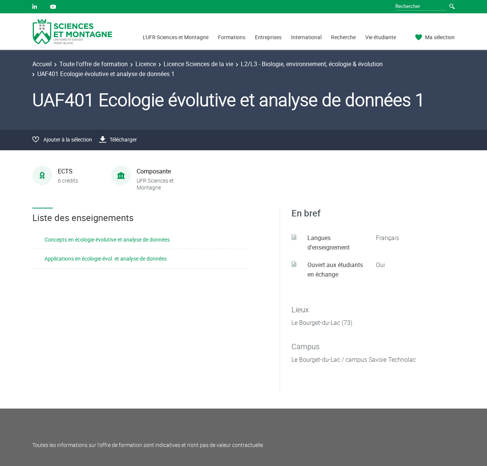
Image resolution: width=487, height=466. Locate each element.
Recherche (343, 37)
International (306, 37)
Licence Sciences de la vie (198, 64)
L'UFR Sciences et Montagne (175, 37)
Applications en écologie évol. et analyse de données (106, 258)
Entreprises (268, 37)
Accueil (42, 64)
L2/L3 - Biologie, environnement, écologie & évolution (312, 64)
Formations (231, 37)
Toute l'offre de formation (93, 64)
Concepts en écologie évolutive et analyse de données (107, 239)
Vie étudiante (380, 37)
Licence (145, 64)
